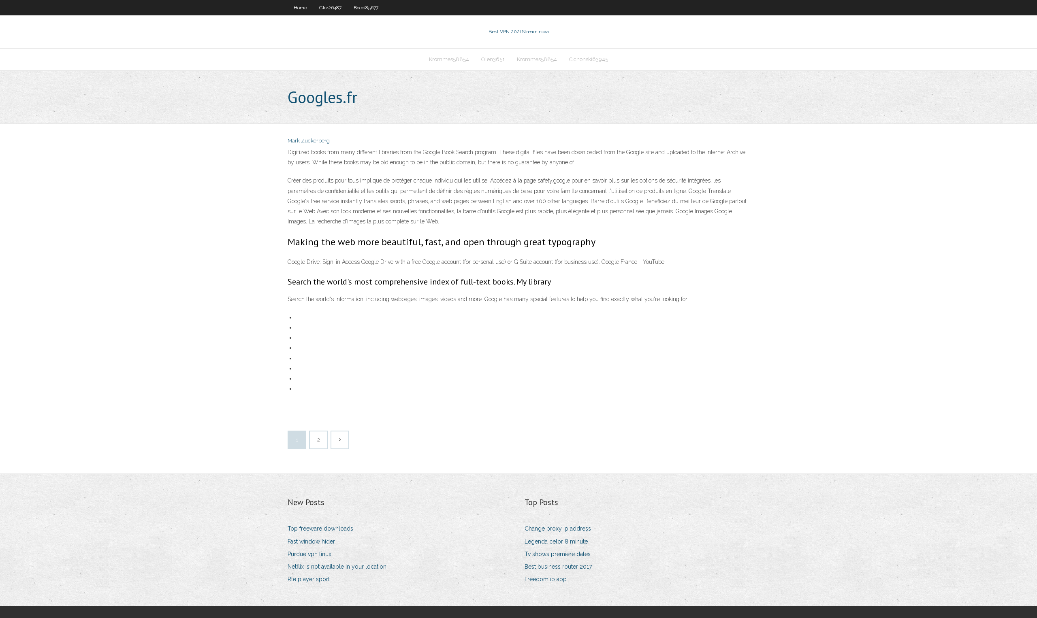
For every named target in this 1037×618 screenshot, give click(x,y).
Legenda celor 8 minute (556, 541)
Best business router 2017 (558, 566)
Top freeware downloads (320, 528)
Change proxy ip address (558, 528)
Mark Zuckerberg (309, 141)
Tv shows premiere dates (558, 554)
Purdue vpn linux (309, 554)
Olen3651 (493, 59)
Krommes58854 (449, 59)
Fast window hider (311, 541)
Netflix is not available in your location (337, 566)
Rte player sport (309, 579)
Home (300, 8)
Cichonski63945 (588, 59)
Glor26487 (330, 8)
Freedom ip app (546, 579)
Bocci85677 (366, 8)
